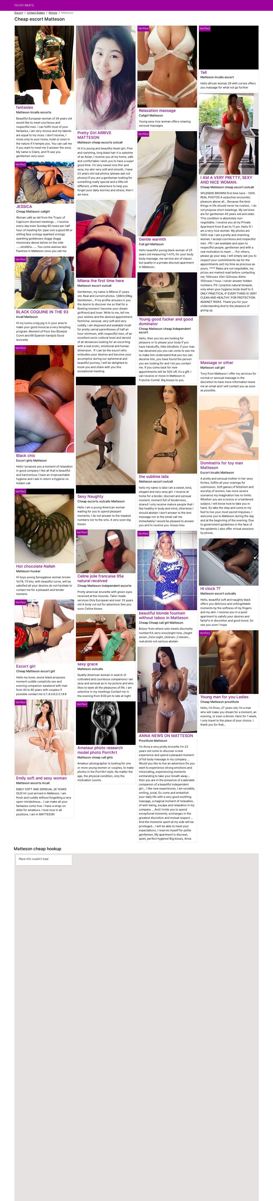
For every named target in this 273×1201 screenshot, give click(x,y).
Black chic (25, 455)
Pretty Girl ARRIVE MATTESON (94, 135)
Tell (203, 72)
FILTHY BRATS (24, 5)
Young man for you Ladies (224, 697)
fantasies (24, 107)
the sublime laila (154, 476)
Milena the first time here (100, 280)
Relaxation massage (157, 110)
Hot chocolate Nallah (35, 566)
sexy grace (87, 664)
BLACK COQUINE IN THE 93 (42, 312)
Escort (18, 12)
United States (36, 12)
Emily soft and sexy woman (41, 778)
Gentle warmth (152, 239)
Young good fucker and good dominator (166, 321)
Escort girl (25, 666)
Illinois (53, 12)
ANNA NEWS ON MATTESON (166, 735)
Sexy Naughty (90, 496)
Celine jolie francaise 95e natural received (100, 578)
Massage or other (216, 362)
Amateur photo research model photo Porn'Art (100, 750)
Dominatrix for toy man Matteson (221, 465)
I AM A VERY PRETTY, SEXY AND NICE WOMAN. (226, 179)
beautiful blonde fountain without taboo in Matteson (163, 615)
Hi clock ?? (210, 588)
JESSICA (24, 206)
